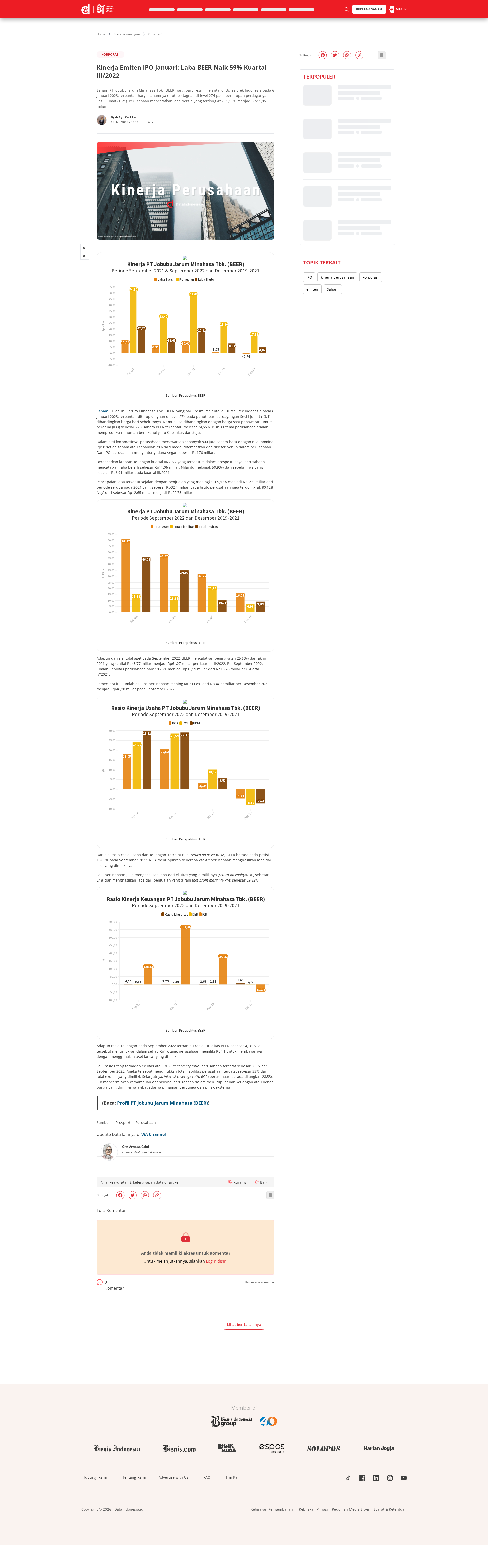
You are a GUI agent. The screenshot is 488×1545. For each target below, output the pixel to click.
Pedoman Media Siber (351, 1509)
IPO (309, 277)
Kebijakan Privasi (313, 1509)
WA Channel (153, 1134)
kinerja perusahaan (337, 277)
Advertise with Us (173, 1477)
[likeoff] (257, 1181)
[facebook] (120, 1195)
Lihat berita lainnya (244, 1324)
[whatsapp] (145, 1195)
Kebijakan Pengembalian (272, 1509)
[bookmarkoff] (270, 1195)
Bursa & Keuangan (126, 34)
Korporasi (155, 34)
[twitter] (133, 1195)
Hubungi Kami (95, 1477)
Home (101, 34)
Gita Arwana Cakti (135, 1146)
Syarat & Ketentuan (390, 1509)
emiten (312, 289)
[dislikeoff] (230, 1182)
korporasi (371, 277)
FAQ (207, 1477)
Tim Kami (234, 1477)
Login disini (216, 1261)
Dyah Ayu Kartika (123, 117)
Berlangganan (369, 9)
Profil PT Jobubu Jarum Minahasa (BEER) (162, 1103)
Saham (333, 289)
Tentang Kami (134, 1477)
